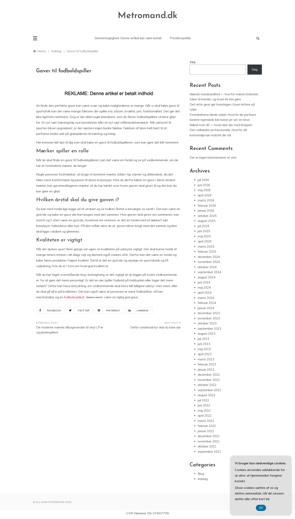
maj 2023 (204, 349)
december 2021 (209, 436)
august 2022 (206, 395)
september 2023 (209, 328)
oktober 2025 (207, 216)
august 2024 (206, 277)
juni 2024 (204, 282)
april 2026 (205, 195)
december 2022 (209, 374)
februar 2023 (207, 364)
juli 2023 (203, 339)
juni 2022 (204, 405)
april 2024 (205, 292)
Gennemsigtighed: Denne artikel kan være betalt (128, 38)
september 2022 (209, 390)
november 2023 (209, 318)
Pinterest (113, 310)
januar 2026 (206, 210)
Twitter (83, 310)
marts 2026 (206, 200)
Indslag (203, 479)
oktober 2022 (207, 385)
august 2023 (206, 333)
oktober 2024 (207, 267)
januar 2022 (206, 431)
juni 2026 (204, 185)
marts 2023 (206, 359)
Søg (192, 62)
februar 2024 (207, 303)
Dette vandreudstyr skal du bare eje (155, 327)
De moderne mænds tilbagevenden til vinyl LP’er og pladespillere (69, 329)
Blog (201, 474)
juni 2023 (204, 344)
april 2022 (205, 415)
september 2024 (209, 272)
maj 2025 (204, 236)
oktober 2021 (207, 446)
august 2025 (206, 221)
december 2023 (209, 313)
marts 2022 (206, 421)
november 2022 (209, 380)
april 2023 (205, 354)
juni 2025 (204, 231)
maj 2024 (204, 287)
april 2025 (205, 241)
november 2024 (209, 262)
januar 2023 (206, 369)
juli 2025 (203, 226)
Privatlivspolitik (180, 38)
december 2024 (209, 257)
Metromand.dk (147, 15)
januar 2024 (206, 308)
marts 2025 (206, 246)
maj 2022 (204, 410)
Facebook (54, 310)
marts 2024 (206, 298)
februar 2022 (207, 426)
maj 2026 (204, 190)
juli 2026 (203, 180)
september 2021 (209, 451)
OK (261, 507)
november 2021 (209, 441)
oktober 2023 (207, 323)
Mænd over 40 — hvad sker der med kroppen (221, 125)
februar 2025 (207, 251)
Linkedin (143, 310)
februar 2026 (207, 205)
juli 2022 (203, 400)
